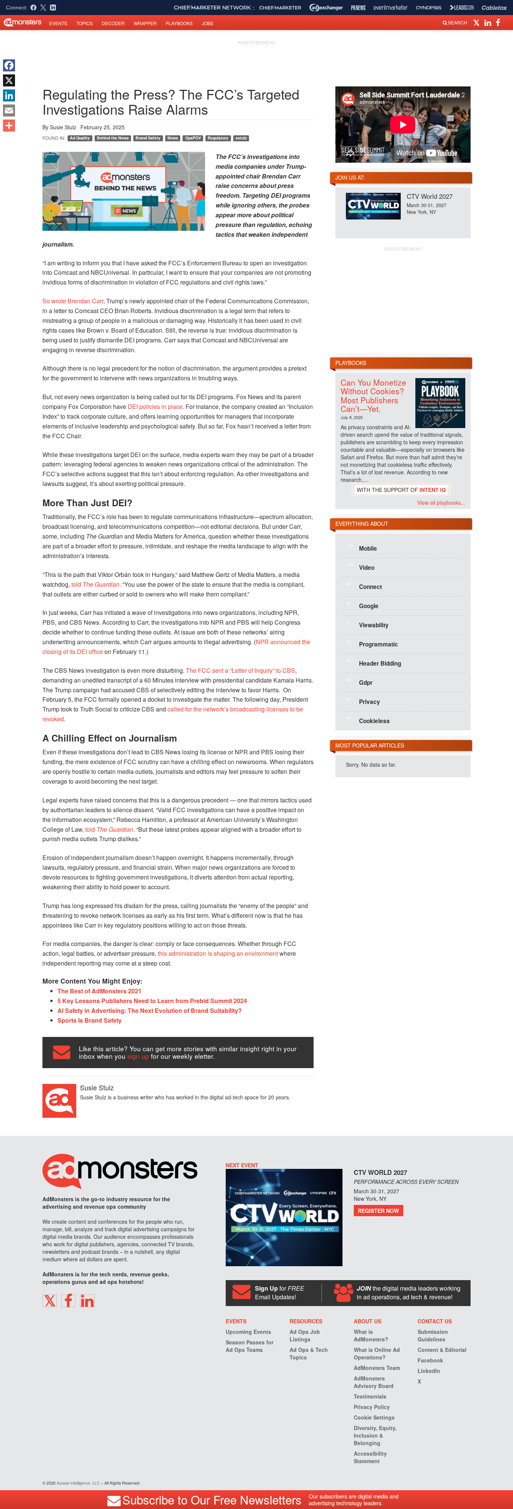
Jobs (207, 23)
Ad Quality (80, 138)
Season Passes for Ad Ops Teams (249, 1345)
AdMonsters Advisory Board (374, 1381)
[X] (9, 80)
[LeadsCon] (462, 7)
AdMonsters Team (377, 1367)
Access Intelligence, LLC (78, 1483)
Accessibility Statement (370, 1457)
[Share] (9, 125)
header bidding (374, 662)
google (363, 605)
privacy (363, 701)
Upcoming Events (248, 1331)
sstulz (241, 138)
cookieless (368, 720)
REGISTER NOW (378, 1210)
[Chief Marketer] (280, 8)
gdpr (360, 682)
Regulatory (218, 138)
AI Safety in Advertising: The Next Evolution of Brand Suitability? (149, 1010)
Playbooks (179, 23)
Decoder (113, 23)
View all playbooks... (441, 502)
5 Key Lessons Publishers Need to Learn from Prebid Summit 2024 (152, 1000)
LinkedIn (429, 1370)
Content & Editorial (442, 1349)
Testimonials (370, 1396)
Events (58, 23)
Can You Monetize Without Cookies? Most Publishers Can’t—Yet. (373, 395)
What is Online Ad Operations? (377, 1353)
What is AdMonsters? (371, 1335)
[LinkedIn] (9, 95)
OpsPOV (193, 138)
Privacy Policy (372, 1407)
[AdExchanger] (326, 7)
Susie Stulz (63, 127)
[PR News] (358, 7)
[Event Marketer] (391, 7)
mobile (362, 547)
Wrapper (145, 23)
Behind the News (113, 138)
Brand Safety (148, 138)
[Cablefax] (494, 8)
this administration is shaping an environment (218, 953)
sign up (138, 1056)
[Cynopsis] (428, 7)
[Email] (9, 110)
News (172, 138)
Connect (364, 586)
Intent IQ (432, 489)
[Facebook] (9, 65)
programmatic (372, 643)
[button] (477, 22)
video (361, 567)
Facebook (430, 1360)
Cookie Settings (374, 1417)
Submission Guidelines (433, 1335)
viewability (368, 624)
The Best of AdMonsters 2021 (99, 991)
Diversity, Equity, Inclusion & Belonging (375, 1435)
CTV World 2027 (430, 196)
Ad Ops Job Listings (305, 1335)
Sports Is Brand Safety (89, 1020)
